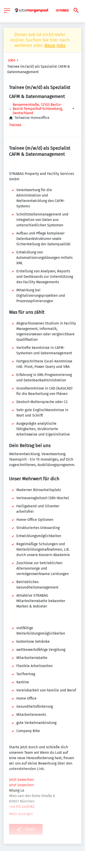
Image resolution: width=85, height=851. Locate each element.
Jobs (11, 60)
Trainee (15, 125)
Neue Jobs (54, 45)
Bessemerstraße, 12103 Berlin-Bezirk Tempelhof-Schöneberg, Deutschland (38, 109)
